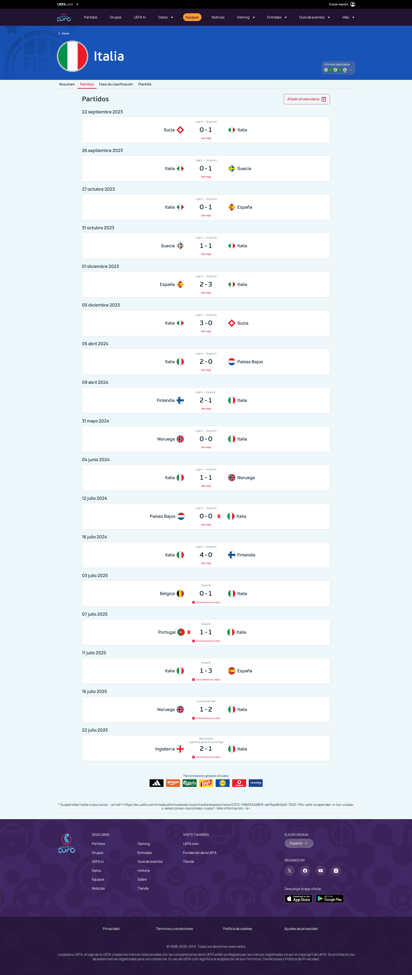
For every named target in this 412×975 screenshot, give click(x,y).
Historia (144, 870)
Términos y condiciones (174, 928)
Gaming (144, 843)
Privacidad (111, 928)
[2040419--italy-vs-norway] (206, 478)
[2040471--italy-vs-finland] (206, 555)
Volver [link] (65, 33)
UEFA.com (191, 843)
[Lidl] (223, 783)
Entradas (145, 852)
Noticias (98, 888)
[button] (166, 17)
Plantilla (144, 84)
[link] (90, 17)
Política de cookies (237, 928)
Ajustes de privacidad (301, 928)
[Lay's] (206, 783)
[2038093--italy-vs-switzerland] (206, 323)
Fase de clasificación (116, 84)
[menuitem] (91, 17)
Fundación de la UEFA (200, 852)
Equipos (98, 879)
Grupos (97, 852)
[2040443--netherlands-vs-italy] (206, 516)
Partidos (87, 84)
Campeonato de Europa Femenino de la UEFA (64, 17)
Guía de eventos (150, 861)
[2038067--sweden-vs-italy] (206, 246)
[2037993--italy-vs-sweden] (206, 168)
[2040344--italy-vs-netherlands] (206, 362)
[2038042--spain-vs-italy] (206, 284)
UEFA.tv (98, 861)
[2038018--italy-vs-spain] (206, 207)
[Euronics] (256, 783)
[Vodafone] (239, 783)
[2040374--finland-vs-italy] (206, 400)
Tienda (143, 888)
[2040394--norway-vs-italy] (206, 439)
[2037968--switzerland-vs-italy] (206, 130)
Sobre (142, 879)
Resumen (67, 84)
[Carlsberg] (190, 783)
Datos (96, 870)
